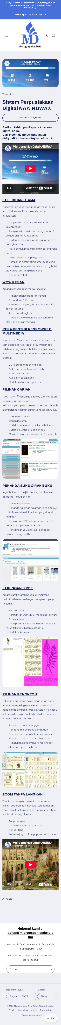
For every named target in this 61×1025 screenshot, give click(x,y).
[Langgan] (50, 969)
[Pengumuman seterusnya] (55, 15)
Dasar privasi (46, 1010)
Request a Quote (30, 117)
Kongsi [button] (9, 899)
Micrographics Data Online (26, 1006)
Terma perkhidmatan (32, 1015)
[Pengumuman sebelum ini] (6, 15)
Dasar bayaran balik (27, 1010)
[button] (6, 35)
